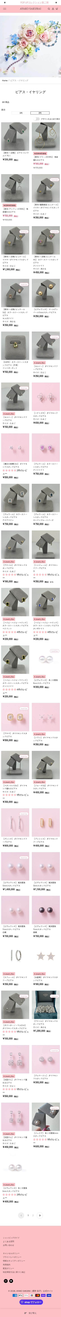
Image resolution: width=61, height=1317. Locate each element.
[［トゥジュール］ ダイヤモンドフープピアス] (46, 544)
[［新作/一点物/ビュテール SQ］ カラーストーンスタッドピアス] (15, 293)
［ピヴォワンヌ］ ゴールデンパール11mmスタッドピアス (45, 311)
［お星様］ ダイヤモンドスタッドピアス (45, 979)
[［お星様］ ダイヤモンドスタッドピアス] (46, 957)
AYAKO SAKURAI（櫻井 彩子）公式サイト (34, 1291)
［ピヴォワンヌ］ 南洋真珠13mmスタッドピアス (14, 884)
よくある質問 (8, 1242)
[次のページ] (40, 1215)
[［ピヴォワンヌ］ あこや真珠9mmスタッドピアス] (15, 1167)
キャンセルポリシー (11, 1253)
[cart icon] (57, 9)
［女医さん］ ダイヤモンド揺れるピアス (15, 1081)
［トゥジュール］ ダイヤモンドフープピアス (45, 568)
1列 (21, 113)
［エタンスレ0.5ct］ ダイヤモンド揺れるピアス (15, 787)
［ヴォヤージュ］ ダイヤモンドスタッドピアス (45, 1077)
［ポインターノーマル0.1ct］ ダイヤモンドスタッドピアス (15, 1027)
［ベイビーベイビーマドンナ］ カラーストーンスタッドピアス (15, 625)
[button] (10, 470)
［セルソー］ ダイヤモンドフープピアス (45, 367)
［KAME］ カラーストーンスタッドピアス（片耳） (15, 365)
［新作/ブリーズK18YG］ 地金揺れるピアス (45, 158)
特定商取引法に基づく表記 (14, 1272)
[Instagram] (5, 1281)
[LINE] (11, 1281)
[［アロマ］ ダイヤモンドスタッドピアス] (15, 717)
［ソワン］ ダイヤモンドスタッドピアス (45, 739)
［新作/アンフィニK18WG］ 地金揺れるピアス (15, 210)
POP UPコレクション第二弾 (30, 2)
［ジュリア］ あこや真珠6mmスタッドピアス (45, 1134)
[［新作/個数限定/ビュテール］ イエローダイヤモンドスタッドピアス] (46, 188)
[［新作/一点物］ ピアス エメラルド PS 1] (15, 136)
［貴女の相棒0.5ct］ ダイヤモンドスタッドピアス (15, 465)
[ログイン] (53, 9)
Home (5, 80)
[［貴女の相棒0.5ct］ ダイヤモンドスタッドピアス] (15, 447)
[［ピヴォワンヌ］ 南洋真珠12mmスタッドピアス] (46, 866)
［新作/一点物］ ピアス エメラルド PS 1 (16, 154)
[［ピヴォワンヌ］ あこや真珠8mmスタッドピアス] (46, 659)
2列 (40, 113)
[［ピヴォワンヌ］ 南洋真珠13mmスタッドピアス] (15, 866)
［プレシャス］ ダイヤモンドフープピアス (45, 840)
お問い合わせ (8, 1245)
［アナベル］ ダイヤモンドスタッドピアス (15, 566)
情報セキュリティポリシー (14, 1261)
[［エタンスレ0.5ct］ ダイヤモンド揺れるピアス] (15, 765)
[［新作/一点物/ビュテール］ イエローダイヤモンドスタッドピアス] (15, 240)
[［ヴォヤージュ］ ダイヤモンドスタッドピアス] (46, 1059)
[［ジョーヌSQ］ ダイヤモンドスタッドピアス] (46, 765)
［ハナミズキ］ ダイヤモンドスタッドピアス (45, 414)
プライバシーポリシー (12, 1257)
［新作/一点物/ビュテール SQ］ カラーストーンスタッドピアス (15, 314)
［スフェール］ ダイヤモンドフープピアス (15, 979)
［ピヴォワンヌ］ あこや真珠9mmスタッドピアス (15, 1189)
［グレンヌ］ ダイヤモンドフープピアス (15, 840)
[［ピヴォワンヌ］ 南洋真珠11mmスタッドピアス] (15, 910)
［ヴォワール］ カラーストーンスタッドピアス (45, 466)
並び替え (33, 1313)
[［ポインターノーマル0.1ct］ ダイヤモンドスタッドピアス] (15, 1005)
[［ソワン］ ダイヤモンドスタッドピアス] (46, 717)
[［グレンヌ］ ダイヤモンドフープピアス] (15, 822)
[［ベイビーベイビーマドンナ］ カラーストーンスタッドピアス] (15, 602)
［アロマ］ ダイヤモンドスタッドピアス (15, 735)
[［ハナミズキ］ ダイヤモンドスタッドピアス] (46, 397)
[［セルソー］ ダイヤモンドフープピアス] (46, 346)
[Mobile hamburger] (4, 8)
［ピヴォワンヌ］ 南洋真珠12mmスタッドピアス (44, 884)
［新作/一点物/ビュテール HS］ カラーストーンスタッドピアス (45, 261)
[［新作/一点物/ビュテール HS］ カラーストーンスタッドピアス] (46, 240)
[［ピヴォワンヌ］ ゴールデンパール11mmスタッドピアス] (46, 293)
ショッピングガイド (11, 1238)
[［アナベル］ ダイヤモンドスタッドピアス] (15, 544)
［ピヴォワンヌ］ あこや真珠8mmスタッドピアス (45, 681)
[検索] (49, 9)
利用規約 (6, 1265)
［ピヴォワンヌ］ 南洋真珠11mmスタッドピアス (14, 929)
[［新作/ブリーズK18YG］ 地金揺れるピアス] (46, 136)
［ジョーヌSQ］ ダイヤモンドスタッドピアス (45, 787)
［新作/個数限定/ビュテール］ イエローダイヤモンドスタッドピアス (46, 207)
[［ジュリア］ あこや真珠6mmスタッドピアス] (46, 1117)
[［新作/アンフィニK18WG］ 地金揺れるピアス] (15, 188)
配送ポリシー (8, 1268)
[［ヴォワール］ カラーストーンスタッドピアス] (46, 447)
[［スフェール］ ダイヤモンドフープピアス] (15, 957)
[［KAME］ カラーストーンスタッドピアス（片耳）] (15, 346)
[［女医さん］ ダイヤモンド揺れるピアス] (15, 1059)
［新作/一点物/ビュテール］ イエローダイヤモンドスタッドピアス (15, 259)
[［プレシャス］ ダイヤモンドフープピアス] (46, 822)
